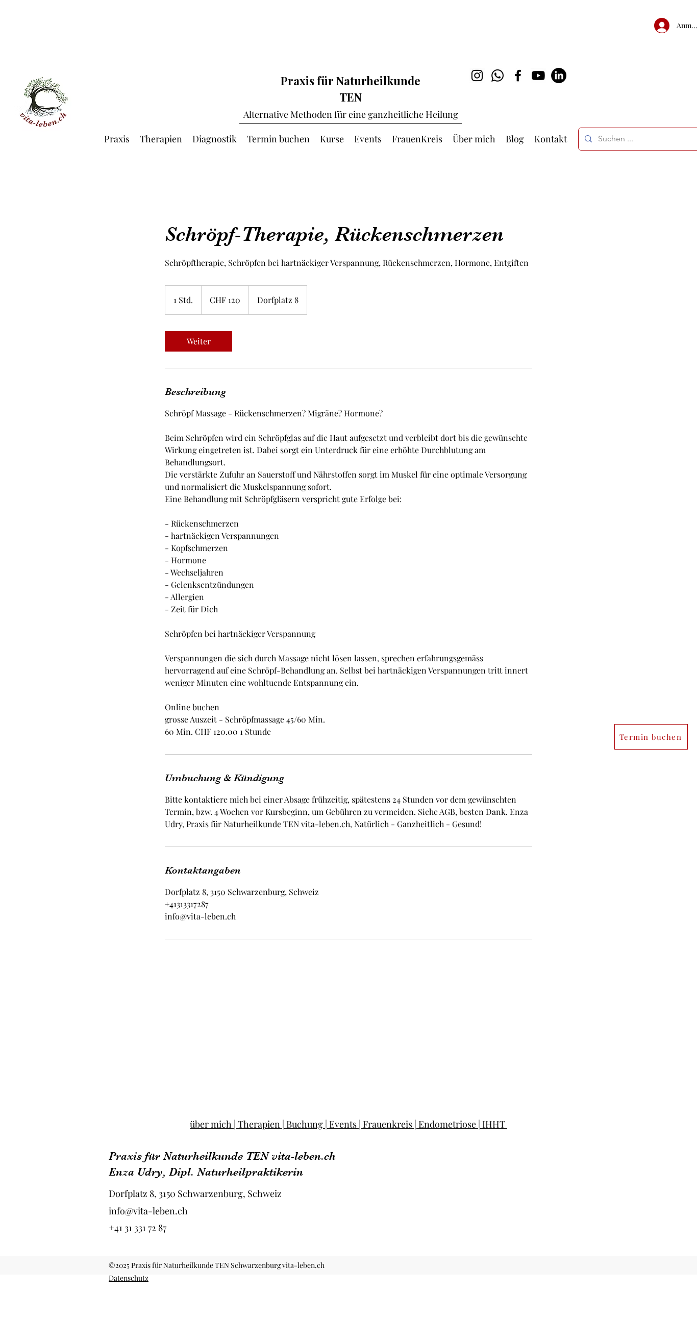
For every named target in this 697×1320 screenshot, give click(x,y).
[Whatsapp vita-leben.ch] (497, 75)
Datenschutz (128, 1278)
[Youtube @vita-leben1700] (538, 75)
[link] (198, 341)
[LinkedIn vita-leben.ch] (558, 75)
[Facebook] (518, 75)
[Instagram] (477, 75)
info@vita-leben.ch (148, 1211)
